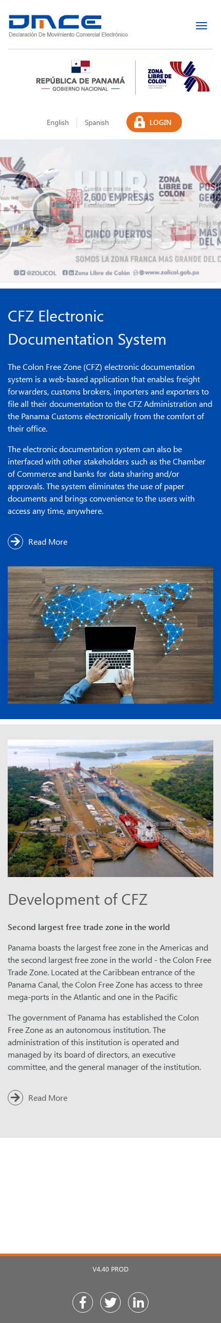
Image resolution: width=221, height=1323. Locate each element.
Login (161, 122)
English (58, 122)
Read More (47, 541)
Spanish (97, 122)
